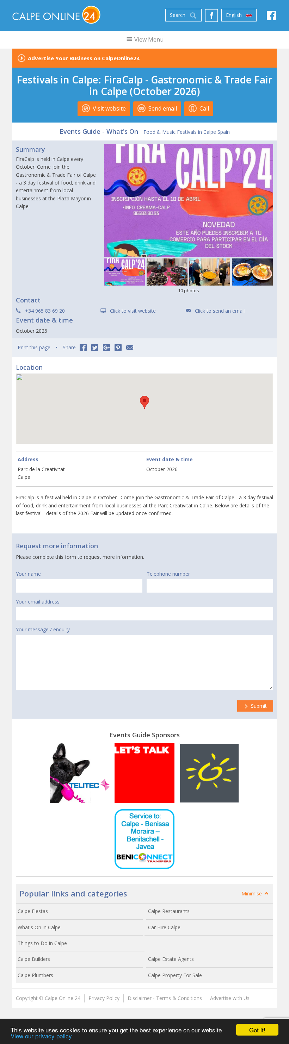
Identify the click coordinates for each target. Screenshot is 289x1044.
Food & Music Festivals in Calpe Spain (186, 132)
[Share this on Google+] (106, 347)
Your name (28, 573)
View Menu (148, 39)
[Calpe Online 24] (56, 15)
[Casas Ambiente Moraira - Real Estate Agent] (209, 773)
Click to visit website (133, 310)
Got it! (257, 1029)
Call (203, 108)
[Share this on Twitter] (95, 347)
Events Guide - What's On (99, 131)
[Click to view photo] (124, 272)
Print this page (34, 347)
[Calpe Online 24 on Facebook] (271, 17)
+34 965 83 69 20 (45, 310)
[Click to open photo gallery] (188, 200)
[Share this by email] (129, 347)
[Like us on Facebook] (211, 15)
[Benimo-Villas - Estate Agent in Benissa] (144, 773)
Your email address (38, 601)
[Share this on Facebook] (83, 347)
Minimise (252, 893)
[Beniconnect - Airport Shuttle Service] (144, 839)
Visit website (108, 108)
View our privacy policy (41, 1035)
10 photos (188, 290)
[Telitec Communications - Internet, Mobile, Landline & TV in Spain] (80, 773)
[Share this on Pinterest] (118, 347)
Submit (258, 705)
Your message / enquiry (43, 629)
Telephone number (168, 573)
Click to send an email (220, 310)
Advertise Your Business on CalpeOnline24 (84, 58)
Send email (162, 108)
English (234, 15)
